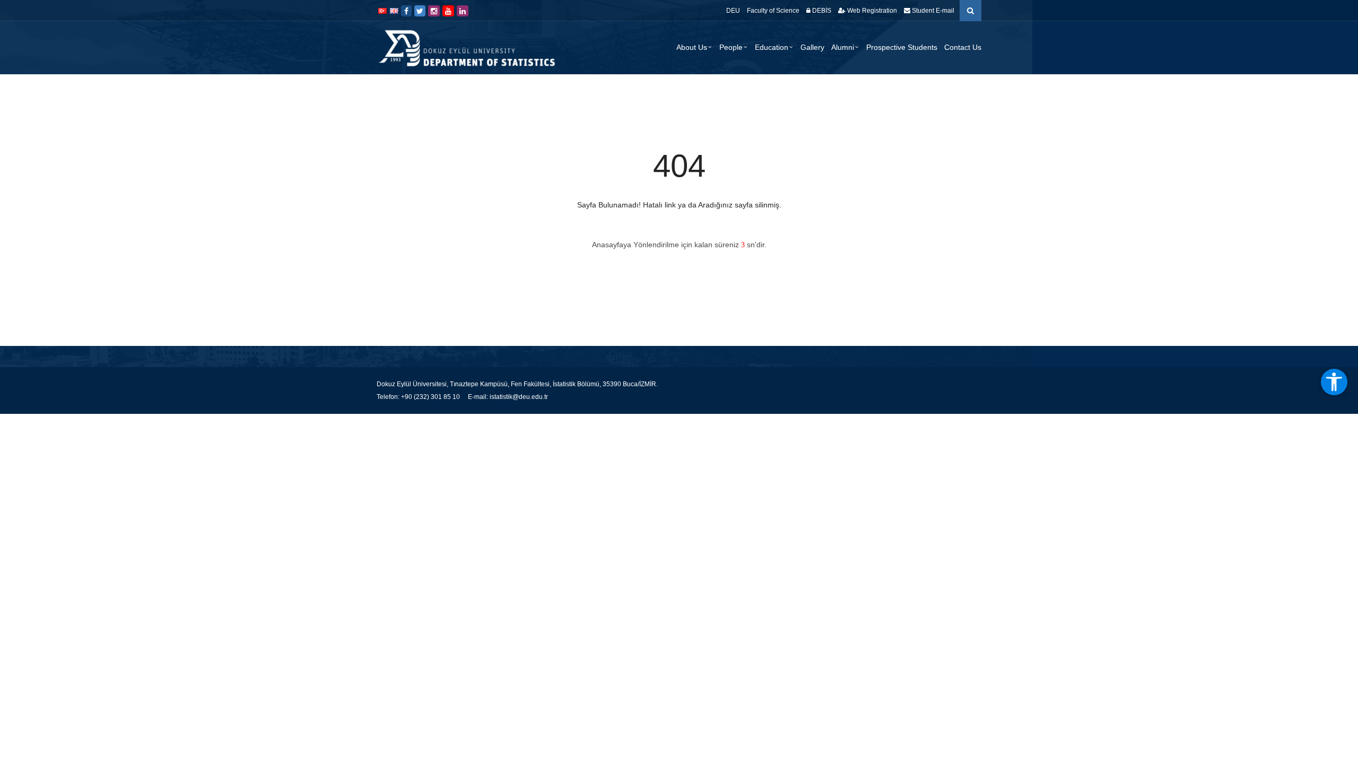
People (731, 47)
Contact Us (962, 47)
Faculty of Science (773, 10)
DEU (733, 10)
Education (771, 47)
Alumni (842, 47)
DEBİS (821, 10)
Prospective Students (901, 47)
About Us (691, 47)
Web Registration (871, 10)
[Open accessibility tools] (1334, 382)
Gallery (812, 47)
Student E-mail (932, 10)
